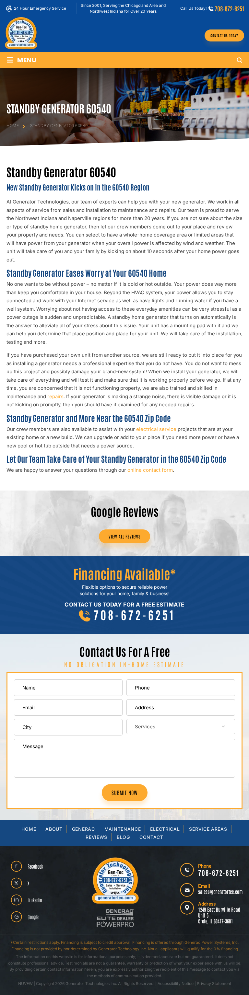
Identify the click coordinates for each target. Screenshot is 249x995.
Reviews (96, 837)
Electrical (165, 829)
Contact (151, 837)
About (54, 829)
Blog (123, 837)
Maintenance (122, 829)
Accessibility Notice (176, 983)
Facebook (35, 866)
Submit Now (125, 792)
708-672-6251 (229, 8)
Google (33, 917)
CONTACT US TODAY (224, 35)
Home (28, 829)
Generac (83, 829)
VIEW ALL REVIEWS (124, 536)
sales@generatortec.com (220, 891)
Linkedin (35, 900)
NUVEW (25, 983)
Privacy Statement (214, 983)
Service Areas (208, 829)
